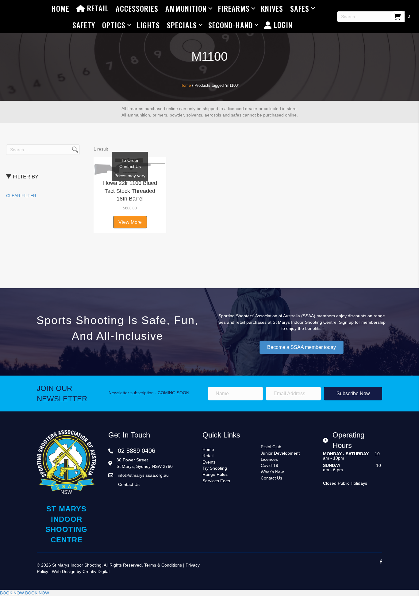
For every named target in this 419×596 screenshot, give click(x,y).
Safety (83, 24)
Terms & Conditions (163, 565)
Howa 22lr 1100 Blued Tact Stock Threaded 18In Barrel (130, 190)
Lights (148, 24)
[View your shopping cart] (398, 16)
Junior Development (280, 453)
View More (130, 222)
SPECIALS (182, 24)
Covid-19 (269, 465)
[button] (130, 168)
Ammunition (186, 8)
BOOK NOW (12, 592)
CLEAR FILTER (21, 195)
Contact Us (129, 484)
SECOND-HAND (230, 24)
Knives (272, 8)
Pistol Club (271, 446)
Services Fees (216, 480)
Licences (269, 459)
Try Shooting (214, 468)
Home (60, 8)
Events (209, 462)
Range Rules (215, 474)
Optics (113, 24)
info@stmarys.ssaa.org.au (143, 475)
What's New (272, 471)
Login (282, 24)
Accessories (137, 8)
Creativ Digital (96, 571)
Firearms (234, 8)
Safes (299, 8)
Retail (97, 7)
